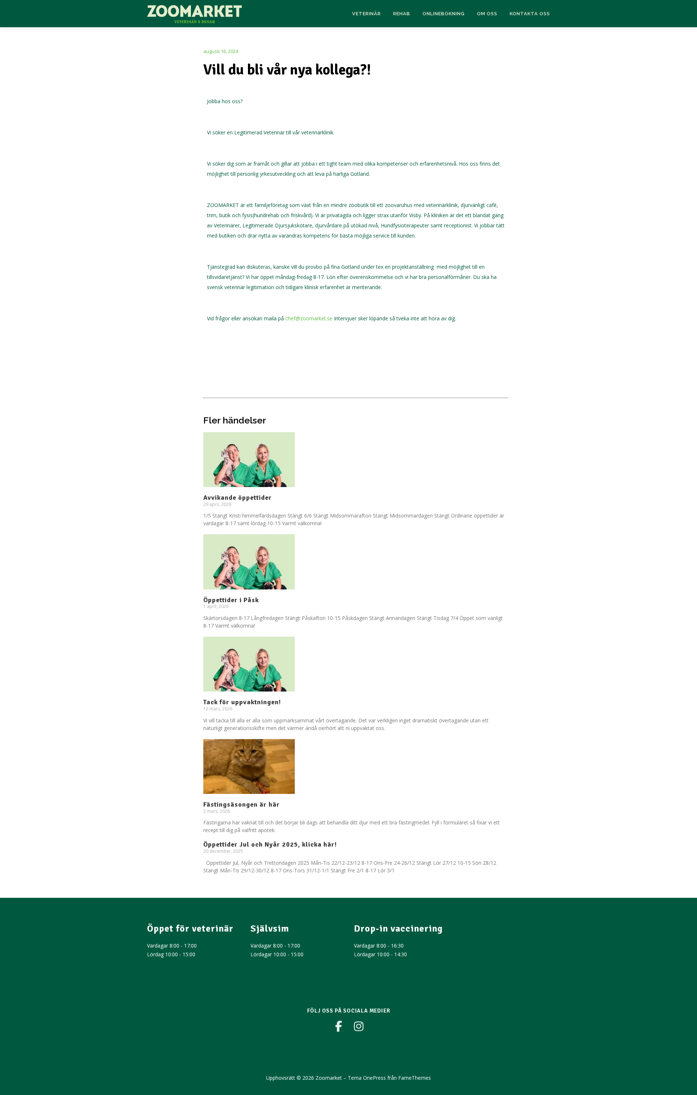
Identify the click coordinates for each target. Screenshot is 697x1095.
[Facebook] (338, 1026)
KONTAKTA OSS (530, 13)
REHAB (401, 13)
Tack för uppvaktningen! (242, 702)
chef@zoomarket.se (309, 318)
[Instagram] (358, 1026)
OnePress (374, 1077)
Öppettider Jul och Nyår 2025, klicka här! (270, 844)
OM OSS (487, 13)
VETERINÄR (366, 13)
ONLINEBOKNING (444, 13)
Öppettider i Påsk (231, 600)
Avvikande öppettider (237, 498)
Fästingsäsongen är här (241, 804)
